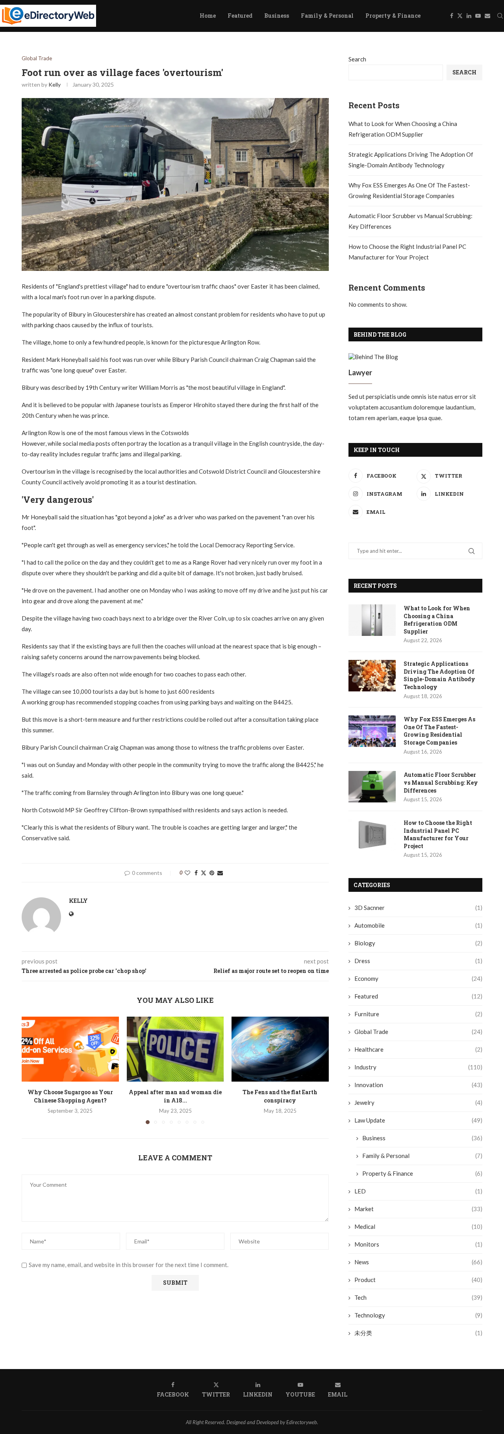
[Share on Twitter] (203, 872)
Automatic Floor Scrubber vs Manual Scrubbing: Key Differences (441, 782)
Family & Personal (327, 15)
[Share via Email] (220, 872)
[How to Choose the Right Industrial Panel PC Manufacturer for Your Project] (372, 834)
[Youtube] (478, 15)
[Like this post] (187, 872)
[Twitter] (460, 15)
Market (418, 1208)
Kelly (54, 84)
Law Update (418, 1120)
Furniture (418, 1013)
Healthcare (418, 1049)
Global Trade (418, 1031)
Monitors (418, 1244)
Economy (418, 978)
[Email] (487, 15)
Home (208, 15)
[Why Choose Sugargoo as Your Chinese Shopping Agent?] (70, 1049)
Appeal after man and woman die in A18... (175, 1096)
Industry (418, 1067)
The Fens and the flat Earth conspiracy (280, 1096)
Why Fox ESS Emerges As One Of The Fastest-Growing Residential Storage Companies (439, 730)
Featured (240, 15)
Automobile (418, 925)
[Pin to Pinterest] (211, 872)
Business (276, 15)
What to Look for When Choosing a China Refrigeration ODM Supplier (437, 619)
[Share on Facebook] (196, 872)
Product (418, 1279)
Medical (418, 1226)
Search (357, 59)
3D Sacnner (418, 907)
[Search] (500, 15)
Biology (418, 943)
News (418, 1261)
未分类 (418, 1332)
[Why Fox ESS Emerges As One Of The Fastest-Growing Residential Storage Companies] (372, 731)
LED (418, 1191)
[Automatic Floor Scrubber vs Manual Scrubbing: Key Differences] (372, 786)
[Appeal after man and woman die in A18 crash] (175, 1049)
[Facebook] (451, 15)
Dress (418, 960)
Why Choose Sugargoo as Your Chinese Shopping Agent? (70, 1096)
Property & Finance (393, 15)
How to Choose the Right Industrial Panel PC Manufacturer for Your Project (438, 834)
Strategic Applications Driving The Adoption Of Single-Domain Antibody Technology (439, 675)
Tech (418, 1297)
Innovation (418, 1084)
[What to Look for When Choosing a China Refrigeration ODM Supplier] (372, 620)
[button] (32, 1070)
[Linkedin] (469, 15)
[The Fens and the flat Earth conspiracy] (280, 1049)
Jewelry (418, 1102)
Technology (418, 1315)
